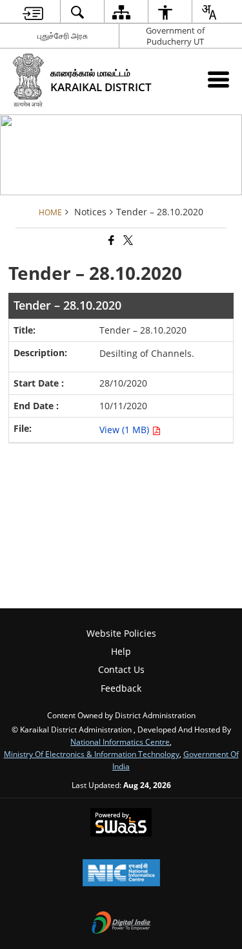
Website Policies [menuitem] (121, 633)
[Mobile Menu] (218, 79)
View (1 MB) (125, 429)
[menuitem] (32, 12)
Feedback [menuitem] (121, 688)
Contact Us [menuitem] (121, 669)
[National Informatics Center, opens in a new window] (121, 874)
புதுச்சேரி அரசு (62, 35)
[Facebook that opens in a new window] (110, 241)
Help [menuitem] (121, 651)
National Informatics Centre (120, 741)
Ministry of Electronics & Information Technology (91, 754)
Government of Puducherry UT (175, 36)
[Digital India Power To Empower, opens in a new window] (121, 924)
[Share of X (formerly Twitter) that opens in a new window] (127, 241)
